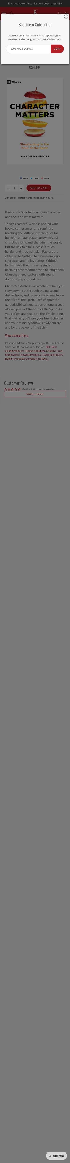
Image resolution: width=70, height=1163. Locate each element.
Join (57, 48)
